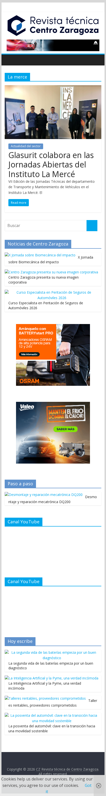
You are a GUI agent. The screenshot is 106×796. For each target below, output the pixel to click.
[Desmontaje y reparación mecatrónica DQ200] (44, 494)
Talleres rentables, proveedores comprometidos (52, 703)
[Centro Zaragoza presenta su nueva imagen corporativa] (51, 272)
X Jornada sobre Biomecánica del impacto (50, 260)
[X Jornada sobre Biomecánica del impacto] (40, 255)
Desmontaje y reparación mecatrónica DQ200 (52, 499)
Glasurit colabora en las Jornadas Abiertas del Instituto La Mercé (51, 164)
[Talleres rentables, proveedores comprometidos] (45, 698)
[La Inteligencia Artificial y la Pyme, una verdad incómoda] (51, 678)
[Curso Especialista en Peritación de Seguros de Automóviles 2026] (52, 292)
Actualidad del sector (26, 146)
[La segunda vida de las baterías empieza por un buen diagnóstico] (52, 652)
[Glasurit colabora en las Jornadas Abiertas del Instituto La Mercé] (53, 88)
